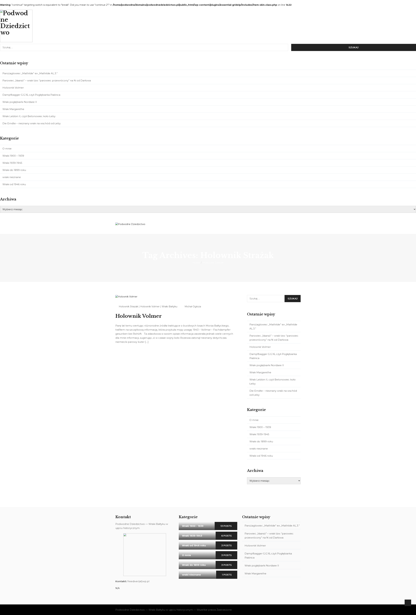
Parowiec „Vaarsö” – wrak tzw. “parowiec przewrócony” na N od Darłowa (46, 80)
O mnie (7, 148)
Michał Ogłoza (193, 306)
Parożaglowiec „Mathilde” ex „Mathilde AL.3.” (30, 73)
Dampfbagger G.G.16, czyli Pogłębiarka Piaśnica (31, 94)
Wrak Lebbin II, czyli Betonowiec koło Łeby (28, 116)
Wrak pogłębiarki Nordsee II (19, 101)
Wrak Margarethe (13, 109)
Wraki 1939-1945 (12, 162)
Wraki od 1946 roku (14, 184)
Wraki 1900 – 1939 (13, 155)
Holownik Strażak (128, 306)
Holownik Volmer (13, 87)
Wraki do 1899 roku (14, 170)
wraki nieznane (11, 177)
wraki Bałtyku (169, 306)
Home (196, 262)
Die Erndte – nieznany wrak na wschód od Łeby (31, 123)
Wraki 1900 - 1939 (192, 526)
